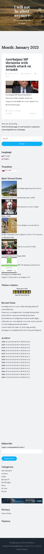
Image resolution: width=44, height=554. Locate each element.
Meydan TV (5, 480)
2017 (3, 368)
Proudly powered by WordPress (22, 543)
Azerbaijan (17, 111)
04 (13, 342)
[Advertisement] (22, 412)
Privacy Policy (6, 513)
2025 (3, 345)
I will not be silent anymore (22, 11)
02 (9, 342)
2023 (3, 351)
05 (15, 342)
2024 (3, 348)
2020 (3, 360)
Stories (4, 491)
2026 (3, 342)
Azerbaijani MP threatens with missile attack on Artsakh (18, 64)
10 (26, 345)
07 (19, 342)
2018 (3, 365)
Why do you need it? (24, 247)
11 (27, 354)
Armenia (10, 111)
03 (11, 342)
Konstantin (27, 73)
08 (21, 345)
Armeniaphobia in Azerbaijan (13, 130)
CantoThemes (21, 549)
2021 (3, 357)
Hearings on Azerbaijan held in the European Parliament (21, 330)
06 (17, 342)
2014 (3, 377)
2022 (3, 354)
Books (4, 477)
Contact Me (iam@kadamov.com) (15, 546)
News (7, 76)
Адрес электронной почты (13, 447)
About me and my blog (9, 124)
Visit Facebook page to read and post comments (21, 127)
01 (6, 342)
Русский (8, 170)
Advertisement (7, 471)
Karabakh (9, 113)
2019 (3, 362)
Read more (32, 113)
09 (24, 345)
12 (29, 345)
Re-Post (4, 488)
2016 (3, 371)
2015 (3, 374)
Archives (5, 474)
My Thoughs (6, 482)
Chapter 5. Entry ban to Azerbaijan (14, 277)
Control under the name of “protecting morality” (19, 327)
